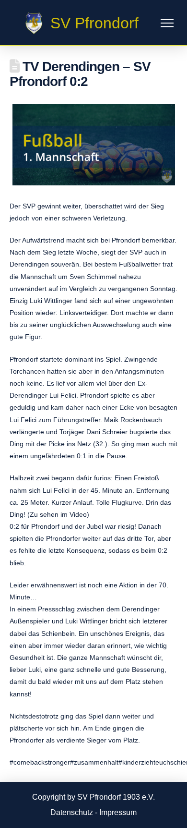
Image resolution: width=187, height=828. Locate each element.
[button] (167, 23)
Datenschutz (71, 812)
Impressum (118, 812)
